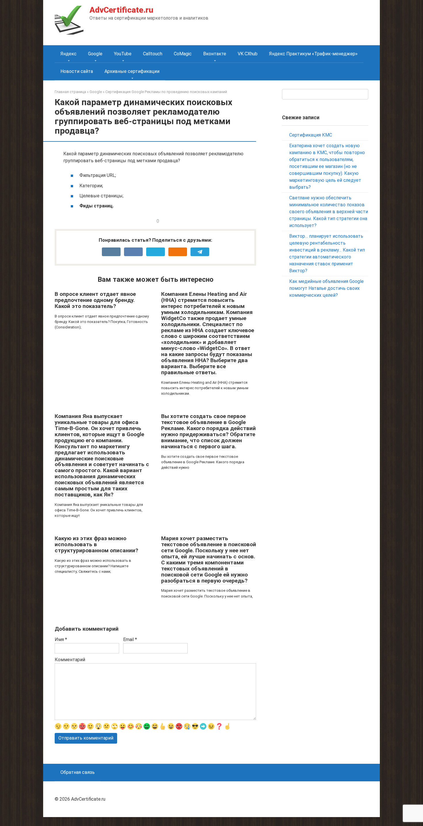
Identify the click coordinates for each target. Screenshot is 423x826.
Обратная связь (77, 772)
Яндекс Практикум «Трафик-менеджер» (313, 53)
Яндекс (68, 53)
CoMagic (183, 53)
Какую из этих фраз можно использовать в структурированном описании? (96, 544)
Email (130, 639)
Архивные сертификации (131, 71)
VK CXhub (248, 53)
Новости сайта (76, 71)
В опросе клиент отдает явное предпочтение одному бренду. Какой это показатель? (95, 300)
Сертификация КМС (310, 135)
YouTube (123, 53)
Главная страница (70, 92)
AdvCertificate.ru (121, 10)
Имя (61, 639)
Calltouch (152, 53)
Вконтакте (214, 53)
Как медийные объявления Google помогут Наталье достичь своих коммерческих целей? (326, 288)
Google (95, 53)
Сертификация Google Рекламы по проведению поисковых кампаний (166, 92)
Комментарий (70, 659)
